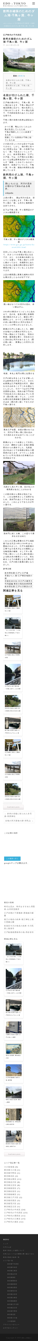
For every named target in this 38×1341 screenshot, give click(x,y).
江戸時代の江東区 (12, 1219)
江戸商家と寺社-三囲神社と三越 (12, 609)
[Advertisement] (20, 882)
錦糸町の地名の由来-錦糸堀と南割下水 (13, 1145)
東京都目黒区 (10, 1201)
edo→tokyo (14, 3)
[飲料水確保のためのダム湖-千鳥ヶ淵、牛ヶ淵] (19, 60)
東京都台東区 (10, 1179)
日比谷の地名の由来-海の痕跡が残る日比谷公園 (13, 709)
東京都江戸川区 (11, 1197)
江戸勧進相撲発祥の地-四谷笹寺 (19, 932)
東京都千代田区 (13, 1264)
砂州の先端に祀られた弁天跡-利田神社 (18, 815)
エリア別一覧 (8, 1260)
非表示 (21, 76)
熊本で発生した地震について (13, 1250)
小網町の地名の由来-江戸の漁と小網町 (13, 1036)
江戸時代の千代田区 (12, 35)
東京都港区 (11, 1277)
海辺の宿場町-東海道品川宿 (13, 1057)
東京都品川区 (10, 1182)
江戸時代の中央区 (12, 1210)
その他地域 (9, 1167)
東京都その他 (10, 1170)
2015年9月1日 (12, 45)
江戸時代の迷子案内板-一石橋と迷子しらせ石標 (13, 687)
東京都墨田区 (12, 1281)
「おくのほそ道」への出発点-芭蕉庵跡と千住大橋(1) (13, 633)
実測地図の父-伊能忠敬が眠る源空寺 (13, 1123)
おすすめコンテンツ (10, 1328)
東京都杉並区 (10, 1191)
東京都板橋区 (10, 1194)
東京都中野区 (10, 1173)
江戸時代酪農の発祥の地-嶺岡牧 (13, 1079)
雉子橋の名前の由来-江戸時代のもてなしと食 (12, 732)
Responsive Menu (33, 3)
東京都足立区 (10, 1207)
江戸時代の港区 (11, 1222)
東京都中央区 (12, 1267)
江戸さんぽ (7, 1247)
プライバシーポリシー (11, 1324)
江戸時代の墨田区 (12, 1216)
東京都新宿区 (10, 1188)
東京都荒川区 (10, 1204)
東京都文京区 (10, 1185)
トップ (5, 1244)
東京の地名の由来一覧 (11, 1257)
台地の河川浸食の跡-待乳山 (19, 821)
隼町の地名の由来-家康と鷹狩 (13, 1101)
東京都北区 (9, 1176)
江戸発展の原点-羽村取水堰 (12, 656)
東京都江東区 (12, 1270)
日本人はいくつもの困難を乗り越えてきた (18, 1254)
